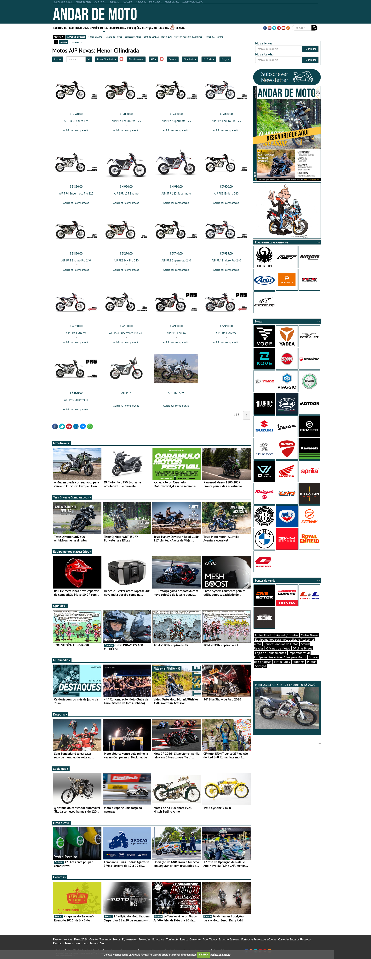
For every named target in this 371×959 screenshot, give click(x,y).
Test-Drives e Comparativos (71, 497)
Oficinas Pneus (302, 648)
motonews (166, 36)
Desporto (59, 714)
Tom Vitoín (105, 939)
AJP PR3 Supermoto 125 (176, 121)
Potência (208, 59)
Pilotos (311, 662)
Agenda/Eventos (287, 635)
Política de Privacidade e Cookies (258, 939)
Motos (116, 939)
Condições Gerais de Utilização (294, 939)
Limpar (57, 59)
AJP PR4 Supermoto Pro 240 (126, 333)
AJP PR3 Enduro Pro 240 (76, 260)
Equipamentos (129, 939)
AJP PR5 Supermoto (76, 400)
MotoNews (60, 443)
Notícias (68, 939)
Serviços (260, 666)
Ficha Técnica (210, 939)
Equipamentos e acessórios (71, 551)
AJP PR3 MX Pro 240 (126, 260)
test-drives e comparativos (188, 36)
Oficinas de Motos (278, 648)
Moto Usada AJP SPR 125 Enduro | (285, 685)
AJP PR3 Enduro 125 (76, 121)
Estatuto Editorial (229, 939)
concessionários (133, 36)
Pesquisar (310, 49)
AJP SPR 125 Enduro (126, 193)
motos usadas (95, 36)
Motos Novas (309, 635)
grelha (63, 42)
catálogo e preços (75, 36)
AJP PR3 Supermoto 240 (176, 260)
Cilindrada (189, 59)
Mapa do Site (97, 943)
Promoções (134, 27)
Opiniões (59, 606)
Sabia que (59, 768)
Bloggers (298, 662)
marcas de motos (113, 36)
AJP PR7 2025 (176, 393)
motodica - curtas (214, 36)
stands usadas (151, 36)
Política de (220, 954)
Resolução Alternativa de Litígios (70, 943)
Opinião (94, 27)
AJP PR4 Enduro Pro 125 (226, 121)
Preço (224, 59)
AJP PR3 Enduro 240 (226, 193)
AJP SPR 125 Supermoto (176, 193)
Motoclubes (161, 27)
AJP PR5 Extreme (226, 333)
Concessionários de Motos (281, 644)
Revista (180, 27)
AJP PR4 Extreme (76, 333)
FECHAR (203, 954)
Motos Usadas (264, 635)
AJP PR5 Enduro (176, 333)
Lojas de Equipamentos (270, 653)
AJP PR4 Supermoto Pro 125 (76, 193)
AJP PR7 (126, 393)
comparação (76, 42)
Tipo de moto (135, 59)
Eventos (58, 27)
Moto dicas (60, 823)
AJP (153, 59)
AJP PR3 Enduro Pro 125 (126, 121)
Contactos (195, 939)
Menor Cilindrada (106, 59)
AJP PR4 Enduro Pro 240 (226, 260)
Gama (172, 59)
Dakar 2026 (82, 27)
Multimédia (60, 660)
